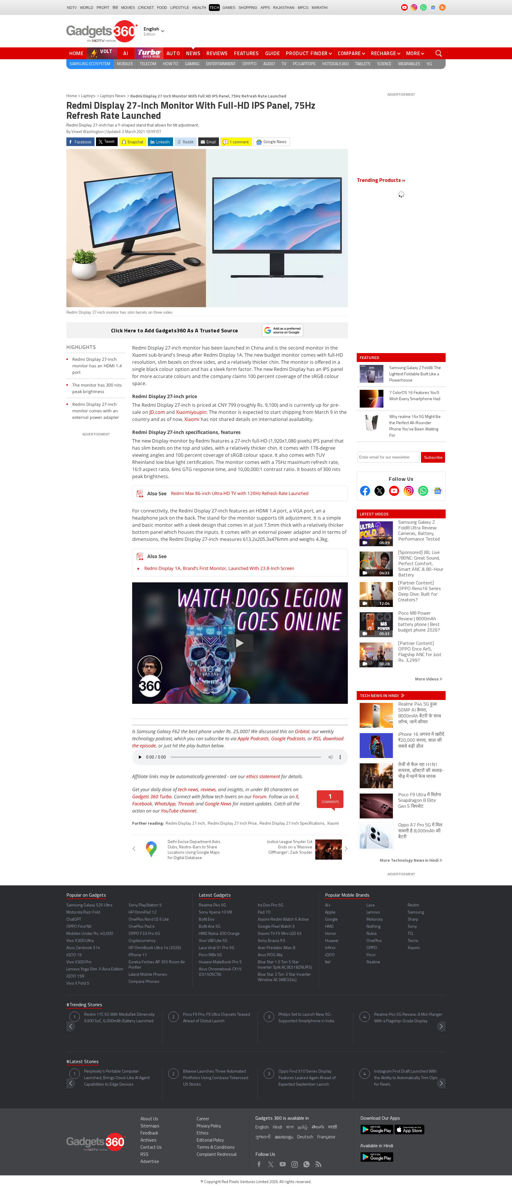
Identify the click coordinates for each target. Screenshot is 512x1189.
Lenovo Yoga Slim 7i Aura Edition (94, 969)
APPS (265, 8)
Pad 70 (264, 912)
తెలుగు (318, 1127)
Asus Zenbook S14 (83, 948)
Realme (373, 962)
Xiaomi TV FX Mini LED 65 (280, 934)
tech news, (189, 789)
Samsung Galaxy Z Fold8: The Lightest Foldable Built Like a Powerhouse (415, 374)
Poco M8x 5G (210, 955)
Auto (173, 53)
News (193, 53)
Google (331, 919)
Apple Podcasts (253, 738)
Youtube (283, 1163)
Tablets (362, 64)
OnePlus (374, 941)
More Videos (427, 679)
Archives (148, 1140)
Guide (272, 53)
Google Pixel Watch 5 (276, 926)
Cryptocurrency (142, 941)
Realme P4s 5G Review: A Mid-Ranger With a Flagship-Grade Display (408, 1017)
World (86, 8)
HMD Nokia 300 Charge (219, 934)
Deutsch (305, 1137)
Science (384, 64)
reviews (208, 789)
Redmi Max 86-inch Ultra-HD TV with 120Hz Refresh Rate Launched (239, 493)
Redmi (413, 905)
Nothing (373, 926)
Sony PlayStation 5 (145, 905)
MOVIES (128, 8)
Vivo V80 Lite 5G (213, 941)
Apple (330, 912)
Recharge (383, 53)
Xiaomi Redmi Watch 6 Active (283, 919)
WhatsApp (164, 803)
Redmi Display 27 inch (185, 823)
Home (76, 53)
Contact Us (151, 1147)
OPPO (372, 948)
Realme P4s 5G (212, 905)
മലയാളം (284, 1137)
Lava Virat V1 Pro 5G (216, 948)
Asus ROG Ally (270, 955)
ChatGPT (73, 919)
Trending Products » (381, 180)
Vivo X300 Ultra (80, 941)
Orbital (302, 731)
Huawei (331, 941)
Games (229, 8)
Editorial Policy (210, 1140)
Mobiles (125, 64)
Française (326, 1137)
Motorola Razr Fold (83, 912)
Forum (259, 796)
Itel (327, 962)
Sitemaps (149, 1126)
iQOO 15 (74, 955)
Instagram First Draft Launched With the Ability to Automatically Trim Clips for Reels (406, 1078)
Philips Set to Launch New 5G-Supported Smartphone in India (306, 1017)
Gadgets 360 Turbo (152, 796)
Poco (371, 955)
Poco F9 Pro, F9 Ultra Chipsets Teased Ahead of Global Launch (216, 1017)
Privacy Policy (209, 1126)
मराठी (332, 1127)
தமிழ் (303, 1127)
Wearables (409, 64)
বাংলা (290, 1127)
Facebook (142, 803)
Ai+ (328, 905)
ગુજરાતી (263, 1137)
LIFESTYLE (179, 8)
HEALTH (199, 8)
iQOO (330, 955)
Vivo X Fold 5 (77, 983)
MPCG (303, 8)
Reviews (217, 53)
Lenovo (373, 912)
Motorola (375, 919)
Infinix (330, 948)
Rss (318, 1163)
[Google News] (438, 491)
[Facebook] (365, 491)
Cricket (146, 8)
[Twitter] (380, 491)
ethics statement (263, 776)
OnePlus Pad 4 (142, 926)
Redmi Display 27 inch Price (232, 823)
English (262, 1127)
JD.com (157, 412)
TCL (411, 934)
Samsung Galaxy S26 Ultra (89, 905)
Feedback (149, 1133)
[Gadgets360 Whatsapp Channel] (423, 491)
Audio (269, 64)
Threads (186, 803)
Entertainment (221, 64)
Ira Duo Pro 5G (270, 905)
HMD (329, 926)
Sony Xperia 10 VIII (215, 912)
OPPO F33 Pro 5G (144, 934)
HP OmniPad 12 (142, 912)
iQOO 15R (75, 976)
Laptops (88, 96)
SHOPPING (248, 8)
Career (203, 1119)
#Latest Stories (82, 1062)
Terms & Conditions (216, 1147)
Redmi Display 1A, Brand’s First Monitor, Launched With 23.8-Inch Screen (219, 568)
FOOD (162, 8)
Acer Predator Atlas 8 (276, 948)
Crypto (249, 64)
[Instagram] (409, 491)
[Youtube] (394, 491)
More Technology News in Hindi (409, 860)
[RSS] (442, 7)
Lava (371, 905)
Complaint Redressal (216, 1155)
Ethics (203, 1133)
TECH (214, 8)
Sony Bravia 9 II (271, 941)
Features (246, 53)
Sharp (413, 919)
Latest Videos (374, 514)
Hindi (277, 1127)
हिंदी (115, 8)
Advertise (149, 1162)
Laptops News (113, 96)
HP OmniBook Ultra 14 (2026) (155, 948)
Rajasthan (284, 8)
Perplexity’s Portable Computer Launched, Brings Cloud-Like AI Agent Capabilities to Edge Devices (117, 1078)
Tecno (413, 941)
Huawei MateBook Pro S (220, 962)
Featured (370, 357)
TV (284, 64)
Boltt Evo (207, 919)
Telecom (148, 64)
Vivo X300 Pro (79, 962)
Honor (330, 934)
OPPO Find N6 (79, 926)
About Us (149, 1119)
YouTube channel (178, 810)
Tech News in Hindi (380, 695)
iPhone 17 (138, 955)
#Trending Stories (84, 1005)
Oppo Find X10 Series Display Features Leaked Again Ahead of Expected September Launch (307, 1078)
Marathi (319, 8)
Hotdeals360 (335, 64)
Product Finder (307, 53)
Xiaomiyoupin (191, 412)
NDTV (72, 8)
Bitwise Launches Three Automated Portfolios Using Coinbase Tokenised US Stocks (215, 1078)
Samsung (416, 912)
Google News (218, 803)
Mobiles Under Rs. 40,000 (89, 934)
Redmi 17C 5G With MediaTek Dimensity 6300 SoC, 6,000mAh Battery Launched (119, 1017)
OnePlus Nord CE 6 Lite (149, 919)
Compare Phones (144, 982)
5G (429, 64)
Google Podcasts (288, 738)
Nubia (372, 934)
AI (126, 53)
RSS (317, 738)
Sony (412, 926)
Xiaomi (191, 419)
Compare (349, 53)
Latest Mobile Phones (148, 974)
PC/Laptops (304, 64)
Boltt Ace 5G (209, 926)
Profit (103, 8)
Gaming (192, 64)
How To (170, 64)
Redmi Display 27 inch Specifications (292, 823)
